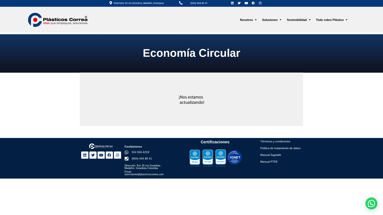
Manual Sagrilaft (270, 154)
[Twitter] (239, 3)
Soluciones (270, 20)
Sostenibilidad (297, 20)
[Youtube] (246, 3)
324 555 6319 (140, 152)
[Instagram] (260, 3)
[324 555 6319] (126, 152)
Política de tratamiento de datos (280, 148)
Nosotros (246, 20)
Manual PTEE (269, 161)
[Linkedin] (232, 3)
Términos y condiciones (275, 141)
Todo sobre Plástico (330, 20)
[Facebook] (253, 3)
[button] (248, 20)
